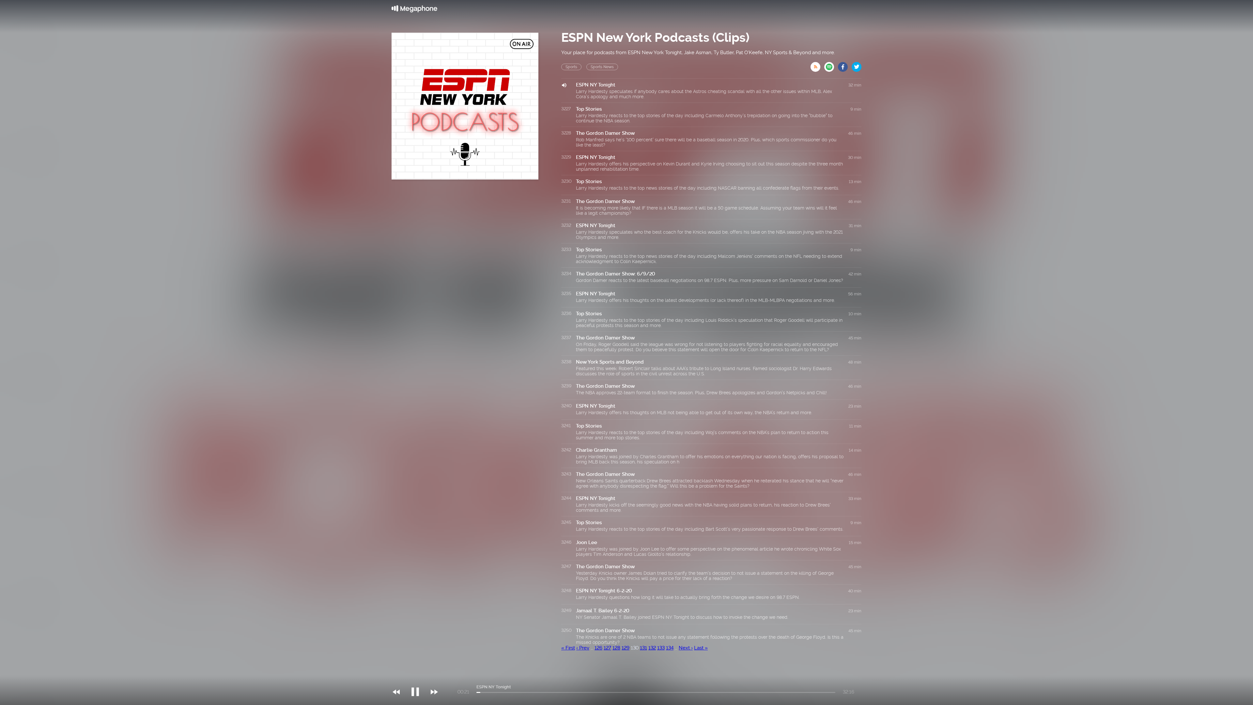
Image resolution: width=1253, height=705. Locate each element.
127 (607, 648)
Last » (701, 648)
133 (661, 648)
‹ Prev (582, 648)
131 (643, 648)
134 (669, 648)
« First (568, 648)
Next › (686, 648)
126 (598, 648)
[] (418, 679)
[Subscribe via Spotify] (831, 65)
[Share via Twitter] (856, 65)
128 (616, 648)
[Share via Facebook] (845, 65)
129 (625, 648)
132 (652, 648)
